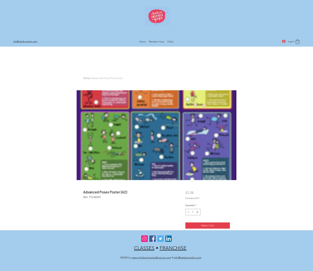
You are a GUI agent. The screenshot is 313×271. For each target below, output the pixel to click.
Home (86, 78)
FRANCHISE (173, 248)
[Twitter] (160, 238)
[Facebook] (152, 238)
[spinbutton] (192, 212)
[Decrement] (188, 212)
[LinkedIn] (168, 238)
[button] (298, 41)
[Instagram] (144, 238)
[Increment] (197, 212)
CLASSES (144, 248)
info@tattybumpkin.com (187, 257)
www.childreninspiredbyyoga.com (151, 257)
